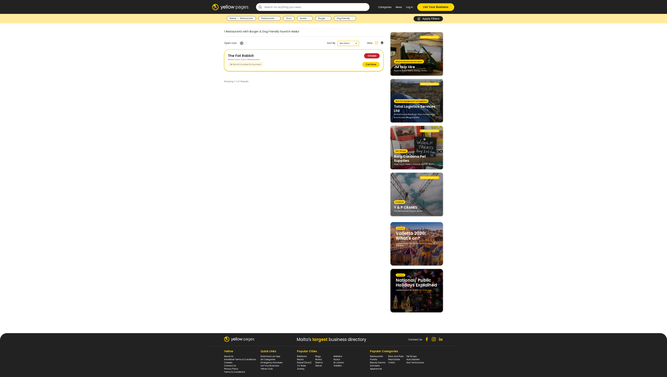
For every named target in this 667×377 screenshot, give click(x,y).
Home (233, 18)
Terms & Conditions (234, 371)
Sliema (319, 362)
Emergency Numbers (272, 362)
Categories (385, 7)
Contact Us (230, 365)
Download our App (270, 356)
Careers (228, 362)
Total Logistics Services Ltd (414, 108)
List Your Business (435, 7)
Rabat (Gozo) (304, 362)
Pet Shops (411, 356)
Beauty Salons (377, 362)
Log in (409, 7)
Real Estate (394, 359)
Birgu (318, 356)
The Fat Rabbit (241, 55)
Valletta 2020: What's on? (411, 235)
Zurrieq (300, 368)
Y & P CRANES (405, 207)
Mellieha (338, 356)
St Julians (339, 362)
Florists (373, 359)
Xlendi (318, 365)
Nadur (337, 359)
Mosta (318, 359)
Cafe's (391, 362)
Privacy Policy (231, 368)
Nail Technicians (415, 362)
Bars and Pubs (396, 356)
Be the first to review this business (245, 64)
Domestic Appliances (376, 367)
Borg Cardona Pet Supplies (410, 158)
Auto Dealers (413, 359)
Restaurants (376, 356)
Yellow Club (267, 368)
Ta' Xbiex (301, 365)
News (399, 7)
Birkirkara (302, 356)
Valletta (338, 365)
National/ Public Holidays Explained (416, 282)
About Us (228, 356)
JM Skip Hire (404, 67)
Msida (300, 359)
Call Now (371, 64)
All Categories (268, 359)
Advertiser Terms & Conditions (240, 359)
